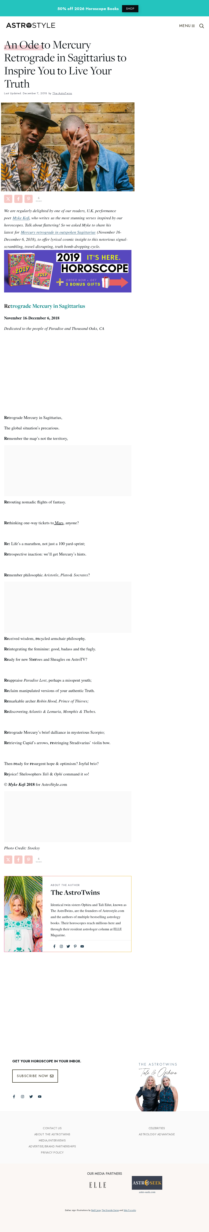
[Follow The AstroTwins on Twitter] (31, 1096)
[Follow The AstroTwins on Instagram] (22, 1096)
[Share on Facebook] (18, 199)
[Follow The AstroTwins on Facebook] (14, 1096)
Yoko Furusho (130, 1210)
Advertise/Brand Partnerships (52, 1146)
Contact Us (52, 1128)
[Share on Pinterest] (28, 199)
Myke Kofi (21, 217)
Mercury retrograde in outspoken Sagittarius (58, 232)
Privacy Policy (52, 1152)
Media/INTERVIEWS (52, 1140)
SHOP (130, 9)
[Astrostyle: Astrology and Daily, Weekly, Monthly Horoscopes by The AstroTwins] (28, 25)
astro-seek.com (147, 1192)
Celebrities (157, 1128)
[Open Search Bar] (201, 25)
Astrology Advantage (157, 1134)
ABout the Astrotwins (52, 1134)
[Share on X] (8, 199)
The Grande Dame (110, 1210)
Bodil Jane (95, 1210)
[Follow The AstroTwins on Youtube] (39, 1096)
